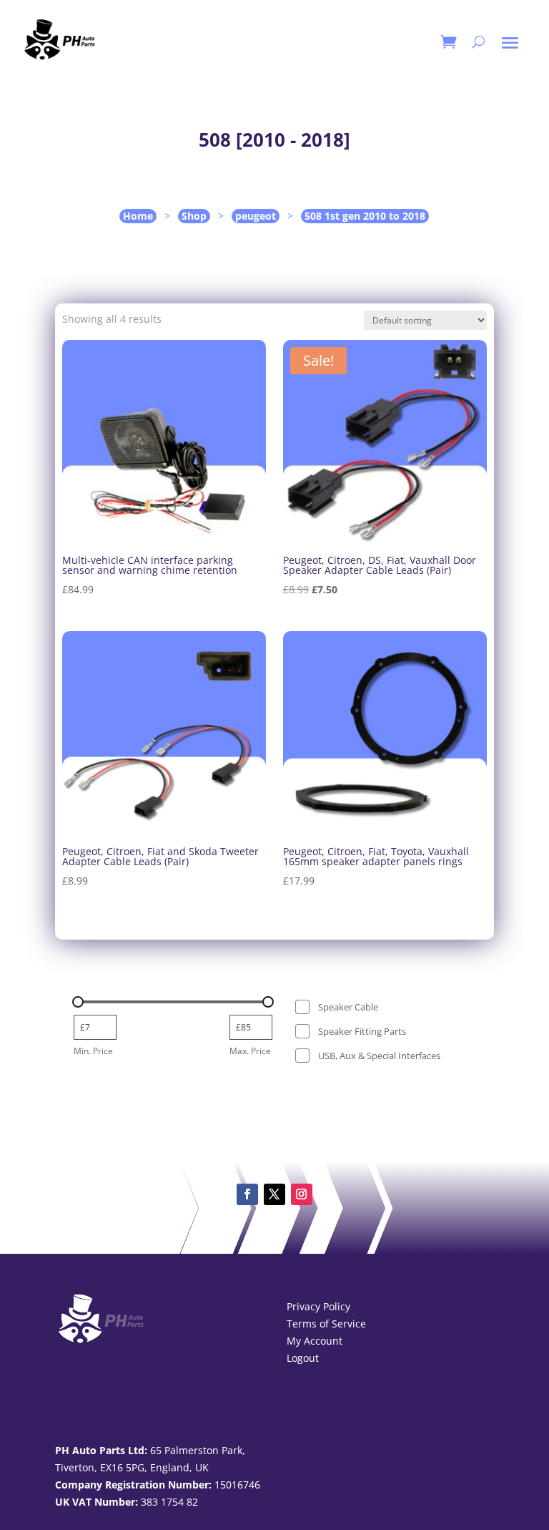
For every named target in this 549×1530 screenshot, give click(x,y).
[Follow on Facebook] (247, 1194)
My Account (314, 1341)
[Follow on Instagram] (301, 1194)
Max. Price (250, 1051)
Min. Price (93, 1051)
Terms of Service (326, 1323)
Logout (303, 1358)
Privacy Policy (318, 1306)
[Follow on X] (274, 1194)
